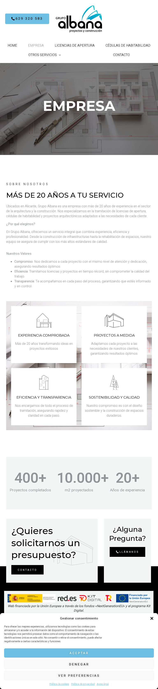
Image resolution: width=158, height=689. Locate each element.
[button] (152, 618)
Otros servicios (42, 55)
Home (12, 45)
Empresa (36, 45)
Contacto (121, 55)
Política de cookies (59, 684)
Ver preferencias (79, 675)
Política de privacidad (83, 684)
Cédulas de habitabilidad (128, 45)
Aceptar (79, 653)
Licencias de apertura (75, 45)
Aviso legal (103, 684)
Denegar (79, 664)
